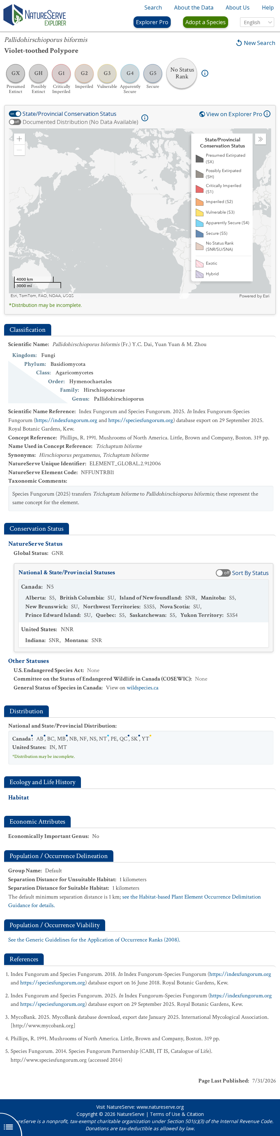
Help (268, 7)
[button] (19, 139)
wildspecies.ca (142, 687)
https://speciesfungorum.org (140, 420)
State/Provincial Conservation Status (69, 114)
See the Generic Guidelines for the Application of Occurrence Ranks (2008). (94, 940)
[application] (140, 213)
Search (153, 7)
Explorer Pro (152, 22)
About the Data (193, 7)
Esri (266, 296)
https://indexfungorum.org (66, 420)
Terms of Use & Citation (177, 1114)
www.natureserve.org (160, 1107)
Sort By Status (250, 573)
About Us (238, 7)
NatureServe (130, 1114)
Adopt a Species (205, 22)
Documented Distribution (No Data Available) (80, 122)
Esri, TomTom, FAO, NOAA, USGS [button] (42, 295)
